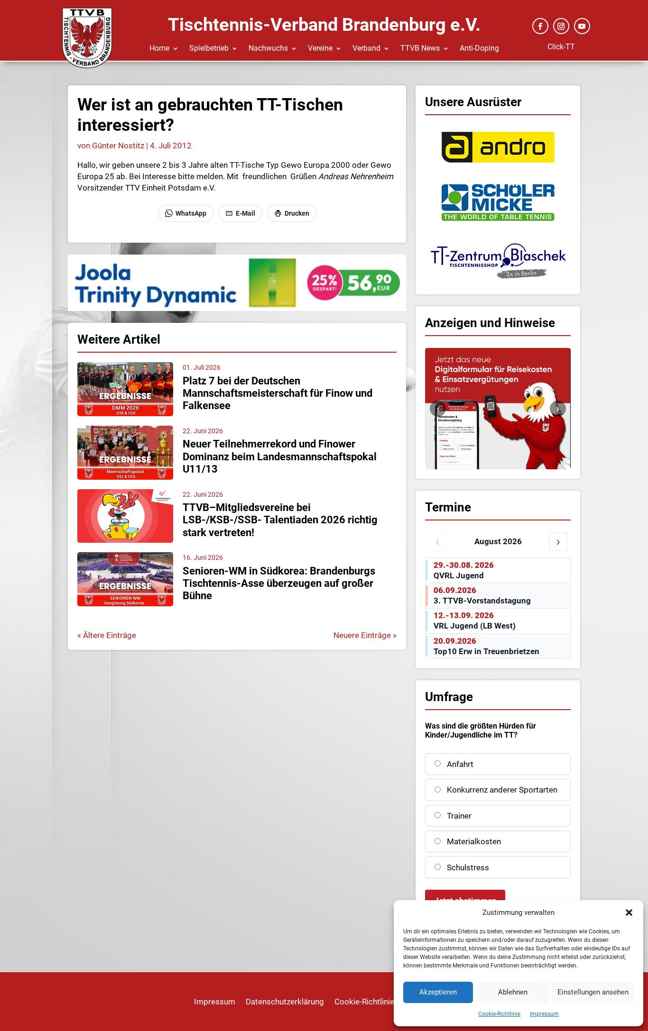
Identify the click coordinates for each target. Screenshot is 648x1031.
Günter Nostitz (118, 145)
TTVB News (420, 49)
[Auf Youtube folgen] (582, 26)
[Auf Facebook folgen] (540, 26)
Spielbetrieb (209, 49)
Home (159, 49)
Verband (366, 49)
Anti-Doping (479, 49)
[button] (629, 912)
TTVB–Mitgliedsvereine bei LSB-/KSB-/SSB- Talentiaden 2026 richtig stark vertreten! (280, 520)
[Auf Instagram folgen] (561, 26)
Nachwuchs (268, 49)
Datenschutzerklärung (285, 1002)
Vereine (320, 49)
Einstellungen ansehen (593, 992)
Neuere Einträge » (365, 635)
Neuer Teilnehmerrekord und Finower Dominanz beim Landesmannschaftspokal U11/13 (280, 456)
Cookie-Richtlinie (499, 1014)
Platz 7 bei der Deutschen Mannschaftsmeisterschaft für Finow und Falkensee (277, 393)
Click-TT (561, 46)
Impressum (544, 1014)
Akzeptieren (438, 992)
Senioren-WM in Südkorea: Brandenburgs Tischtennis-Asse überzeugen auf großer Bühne (279, 583)
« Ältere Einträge (106, 635)
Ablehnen (513, 992)
